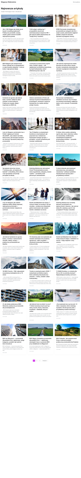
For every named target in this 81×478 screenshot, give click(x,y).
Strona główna (76, 2)
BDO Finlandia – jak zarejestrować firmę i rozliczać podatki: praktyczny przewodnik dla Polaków (67, 340)
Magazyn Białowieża (8, 2)
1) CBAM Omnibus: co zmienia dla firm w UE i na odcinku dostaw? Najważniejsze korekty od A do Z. (66, 273)
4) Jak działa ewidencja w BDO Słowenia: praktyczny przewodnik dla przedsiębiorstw (13, 305)
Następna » (45, 360)
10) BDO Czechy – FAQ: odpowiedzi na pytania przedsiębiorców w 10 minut (13, 273)
